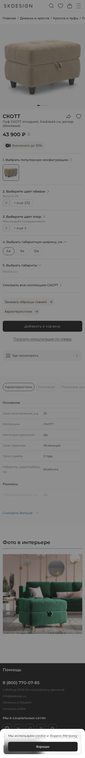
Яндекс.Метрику (63, 736)
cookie (40, 736)
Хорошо (42, 747)
